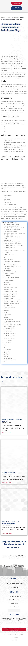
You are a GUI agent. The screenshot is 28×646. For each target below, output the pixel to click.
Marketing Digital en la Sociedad (12, 300)
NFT (5, 316)
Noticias (6, 317)
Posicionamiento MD (5, 17)
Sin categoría (7, 349)
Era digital (6, 257)
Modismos (6, 312)
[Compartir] (16, 643)
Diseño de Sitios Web (9, 247)
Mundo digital (7, 314)
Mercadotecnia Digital (9, 307)
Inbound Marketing (9, 273)
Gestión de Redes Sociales (11, 264)
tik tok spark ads (8, 358)
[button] (24, 6)
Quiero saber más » (7, 432)
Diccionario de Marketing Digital (12, 242)
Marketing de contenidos (10, 293)
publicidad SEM (8, 337)
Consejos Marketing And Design (12, 236)
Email (4, 623)
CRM (5, 238)
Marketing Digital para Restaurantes (13, 301)
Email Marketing (8, 256)
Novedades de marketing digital (12, 321)
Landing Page (7, 284)
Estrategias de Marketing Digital (12, 261)
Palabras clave (8, 323)
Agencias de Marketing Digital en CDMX (14, 228)
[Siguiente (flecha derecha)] (10, 645)
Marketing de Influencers (10, 294)
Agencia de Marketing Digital (11, 226)
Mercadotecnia (8, 305)
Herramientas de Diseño (10, 271)
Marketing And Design (15, 72)
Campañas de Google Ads (10, 231)
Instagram (6, 278)
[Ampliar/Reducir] (3, 643)
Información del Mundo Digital (11, 277)
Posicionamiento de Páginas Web (12, 324)
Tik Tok (6, 356)
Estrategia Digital (8, 259)
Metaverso (7, 308)
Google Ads (7, 268)
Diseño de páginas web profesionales (13, 245)
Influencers (7, 275)
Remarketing (7, 342)
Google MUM (7, 270)
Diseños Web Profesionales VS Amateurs (14, 250)
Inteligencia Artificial (9, 280)
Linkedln (6, 286)
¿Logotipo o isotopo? (9, 472)
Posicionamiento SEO (15, 17)
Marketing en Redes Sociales (11, 303)
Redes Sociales (8, 340)
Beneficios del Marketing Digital (12, 229)
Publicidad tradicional (9, 338)
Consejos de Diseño (9, 235)
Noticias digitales (8, 319)
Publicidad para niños (9, 335)
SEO (25, 214)
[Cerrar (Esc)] (23, 643)
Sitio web (6, 351)
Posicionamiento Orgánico (10, 326)
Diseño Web (7, 249)
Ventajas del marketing (10, 360)
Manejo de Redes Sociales (10, 287)
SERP (5, 347)
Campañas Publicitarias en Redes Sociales (14, 233)
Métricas (6, 310)
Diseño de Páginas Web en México (12, 243)
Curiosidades (7, 240)
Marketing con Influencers (10, 291)
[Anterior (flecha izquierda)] (3, 645)
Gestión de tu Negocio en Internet (12, 266)
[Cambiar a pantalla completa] (10, 643)
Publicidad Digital (8, 331)
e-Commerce (7, 252)
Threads (6, 354)
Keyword (6, 282)
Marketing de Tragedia (9, 296)
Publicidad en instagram (10, 333)
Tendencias (7, 352)
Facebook (6, 263)
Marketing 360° (8, 289)
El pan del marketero (9, 254)
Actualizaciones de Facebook (11, 224)
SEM (5, 344)
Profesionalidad (8, 330)
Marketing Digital (8, 298)
